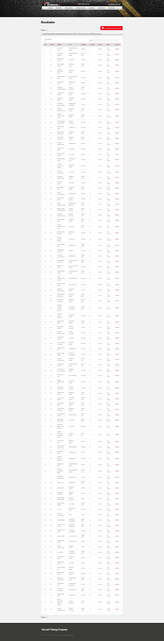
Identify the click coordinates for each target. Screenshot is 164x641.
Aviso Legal (65, 635)
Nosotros (60, 635)
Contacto (71, 635)
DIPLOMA (117, 49)
